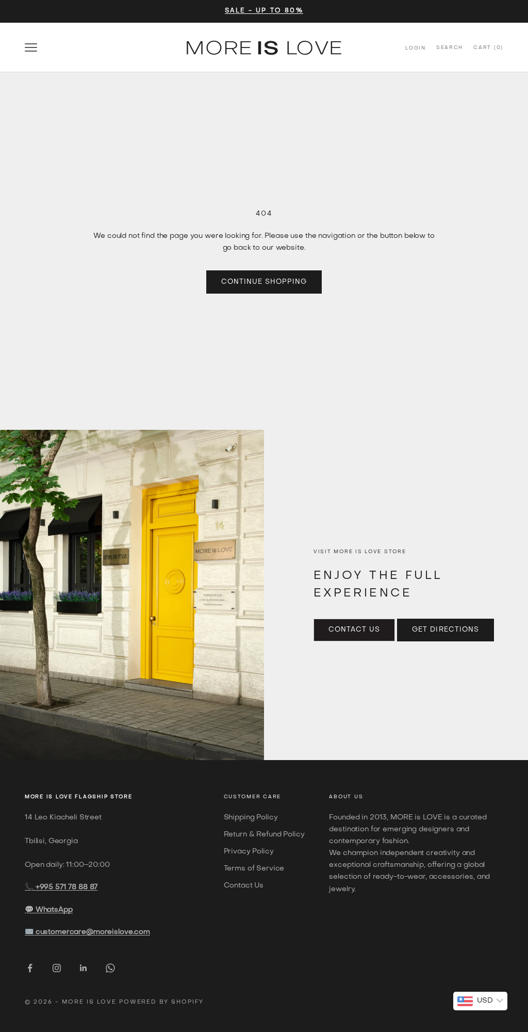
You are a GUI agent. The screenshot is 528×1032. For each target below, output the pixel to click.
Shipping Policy (251, 817)
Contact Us (354, 629)
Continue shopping (264, 282)
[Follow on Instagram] (57, 968)
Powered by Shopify (161, 1002)
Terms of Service (254, 868)
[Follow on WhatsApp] (110, 968)
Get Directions (445, 629)
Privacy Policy (249, 851)
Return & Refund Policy (264, 834)
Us (358, 797)
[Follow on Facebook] (30, 968)
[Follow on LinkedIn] (83, 968)
